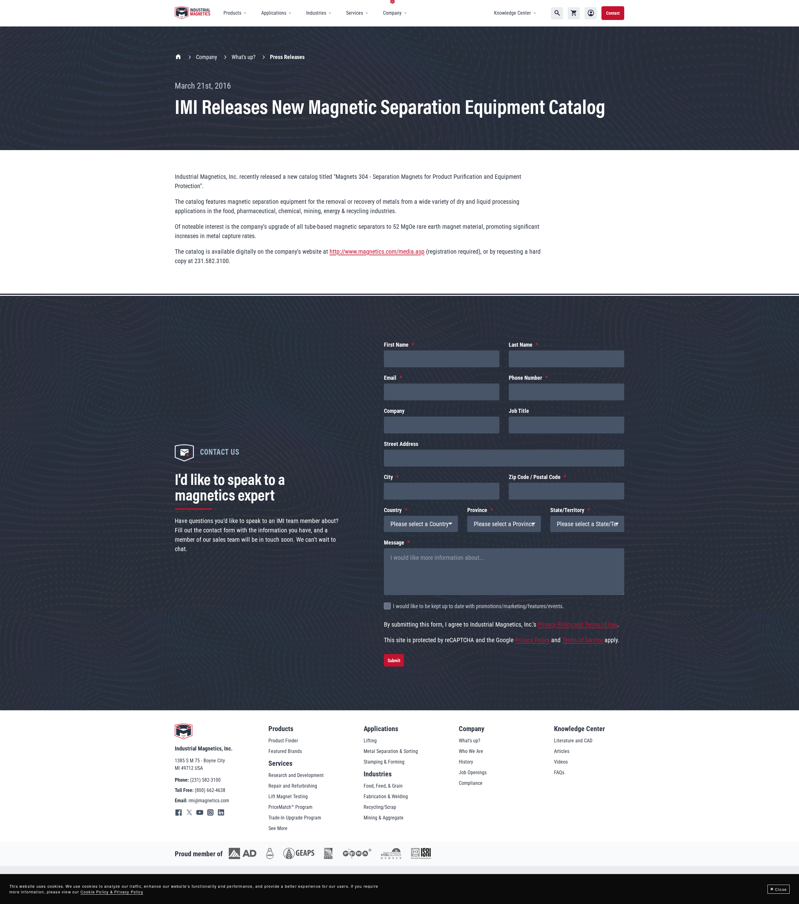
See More (277, 828)
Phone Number (525, 377)
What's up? (244, 57)
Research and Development (296, 775)
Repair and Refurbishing (292, 786)
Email (390, 377)
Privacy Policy (532, 640)
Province (477, 510)
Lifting (370, 741)
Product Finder (283, 741)
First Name (396, 344)
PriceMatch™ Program (290, 807)
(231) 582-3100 (205, 780)
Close (781, 889)
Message (394, 542)
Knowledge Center (579, 729)
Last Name (520, 344)
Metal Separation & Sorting (391, 751)
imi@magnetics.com (209, 801)
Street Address (401, 444)
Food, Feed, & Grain (383, 786)
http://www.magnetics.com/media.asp (377, 251)
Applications (381, 729)
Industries (378, 774)
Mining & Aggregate (384, 818)
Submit (394, 660)
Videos (561, 762)
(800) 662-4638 (210, 790)
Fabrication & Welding (386, 796)
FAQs (559, 772)
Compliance (471, 783)
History (466, 762)
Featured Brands (285, 751)
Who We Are (471, 751)
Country (393, 510)
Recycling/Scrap (380, 807)
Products (280, 729)
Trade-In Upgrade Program (294, 818)
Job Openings (473, 772)
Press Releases (287, 57)
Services (280, 763)
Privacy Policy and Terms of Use (577, 624)
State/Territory (567, 510)
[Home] (193, 13)
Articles (561, 751)
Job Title (519, 411)
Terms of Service (582, 640)
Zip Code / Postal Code (535, 477)
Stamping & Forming (384, 762)
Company (206, 57)
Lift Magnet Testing (288, 796)
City (388, 477)
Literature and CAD (573, 741)
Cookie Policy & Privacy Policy (112, 891)
